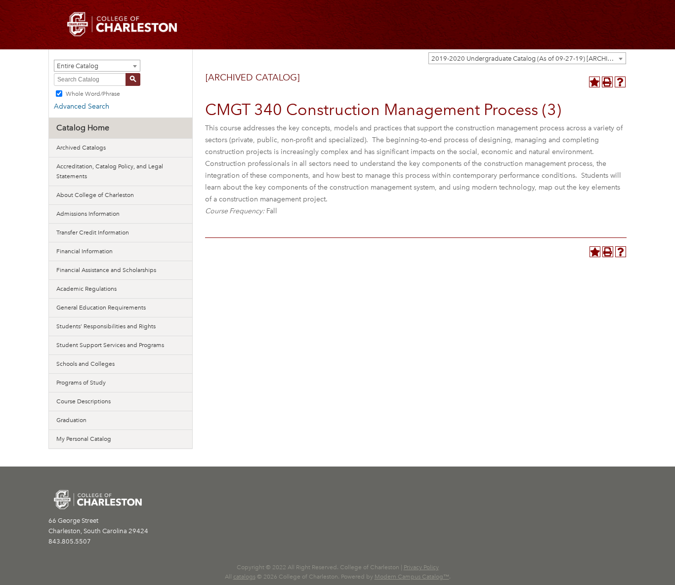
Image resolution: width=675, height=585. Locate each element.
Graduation (71, 420)
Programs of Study (81, 382)
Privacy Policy (421, 567)
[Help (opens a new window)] (620, 82)
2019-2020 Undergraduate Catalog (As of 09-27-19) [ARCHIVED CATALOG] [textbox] (528, 58)
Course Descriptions (83, 401)
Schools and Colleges (85, 363)
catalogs (244, 576)
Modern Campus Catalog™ (412, 576)
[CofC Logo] (122, 23)
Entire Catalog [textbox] (77, 66)
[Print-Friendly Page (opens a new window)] (607, 82)
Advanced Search (81, 106)
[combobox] (527, 58)
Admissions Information (88, 213)
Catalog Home (82, 127)
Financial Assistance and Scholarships (106, 270)
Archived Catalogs (81, 147)
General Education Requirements (101, 307)
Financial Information (84, 251)
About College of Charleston (95, 195)
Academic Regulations (86, 288)
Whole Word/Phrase (93, 93)
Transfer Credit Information (92, 232)
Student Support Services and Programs (110, 345)
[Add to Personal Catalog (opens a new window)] (594, 82)
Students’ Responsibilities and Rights (106, 326)
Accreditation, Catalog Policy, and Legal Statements (109, 171)
